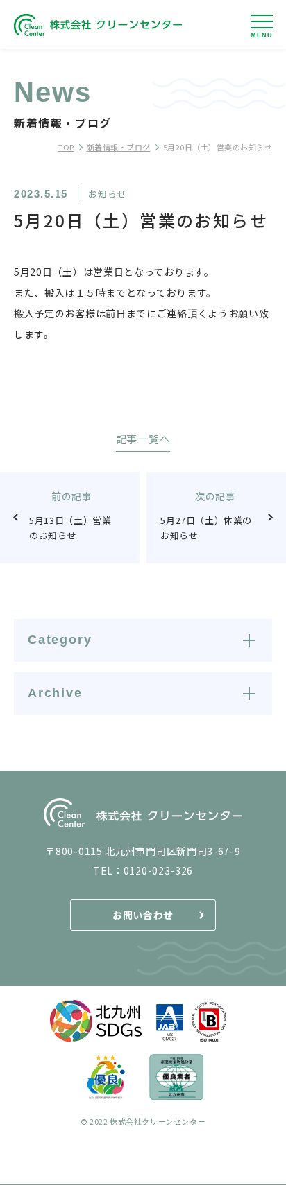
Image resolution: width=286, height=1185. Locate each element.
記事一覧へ (143, 439)
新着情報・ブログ (119, 146)
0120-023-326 (158, 870)
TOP (66, 146)
